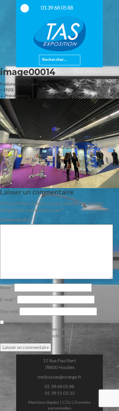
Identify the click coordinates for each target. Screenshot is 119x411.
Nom (6, 287)
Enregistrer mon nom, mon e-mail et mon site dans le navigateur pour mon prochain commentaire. (56, 332)
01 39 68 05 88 (57, 7)
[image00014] (59, 142)
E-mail (8, 299)
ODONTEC (65, 83)
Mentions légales (43, 402)
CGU (66, 402)
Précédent (12, 95)
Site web (9, 311)
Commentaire (16, 219)
